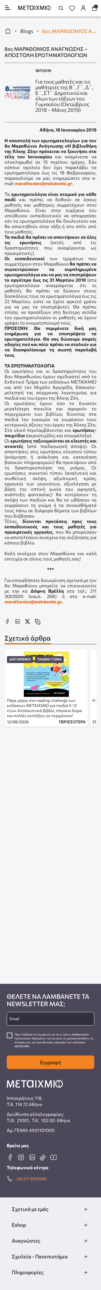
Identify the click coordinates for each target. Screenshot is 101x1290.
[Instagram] (21, 1157)
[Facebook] (10, 1157)
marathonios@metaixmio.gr (43, 183)
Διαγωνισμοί (20, 659)
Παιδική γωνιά (49, 659)
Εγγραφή (50, 1062)
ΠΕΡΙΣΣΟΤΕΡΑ (72, 721)
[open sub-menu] (85, 1209)
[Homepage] (34, 8)
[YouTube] (53, 1157)
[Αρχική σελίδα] (7, 31)
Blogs (26, 31)
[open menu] (7, 8)
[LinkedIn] (32, 1157)
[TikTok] (43, 1157)
